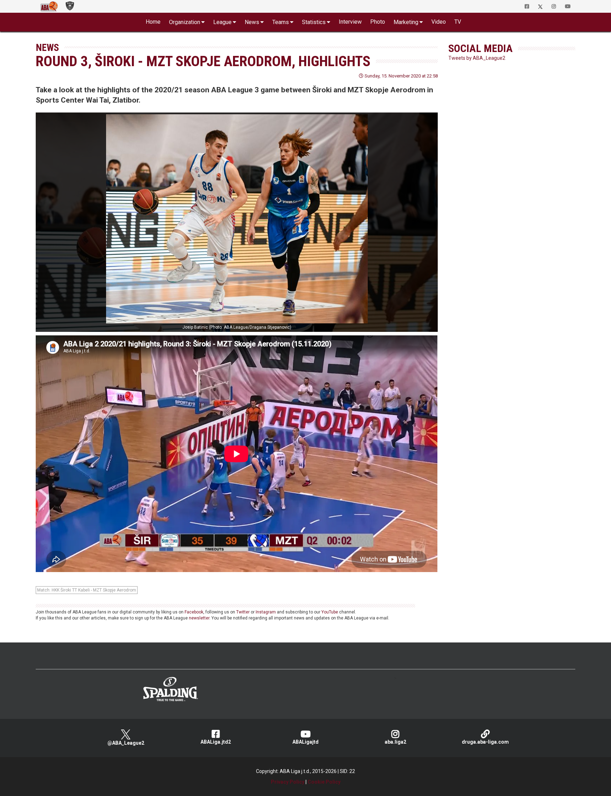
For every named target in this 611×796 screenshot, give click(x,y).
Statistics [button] (314, 22)
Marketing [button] (406, 22)
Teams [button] (280, 22)
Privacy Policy (287, 782)
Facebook (194, 612)
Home (153, 21)
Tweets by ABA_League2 (476, 58)
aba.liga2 (395, 742)
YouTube (329, 612)
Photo (377, 21)
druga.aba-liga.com (485, 742)
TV (457, 21)
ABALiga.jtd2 (215, 742)
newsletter (199, 618)
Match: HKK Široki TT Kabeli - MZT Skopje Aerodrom (86, 590)
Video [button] (438, 21)
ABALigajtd (305, 742)
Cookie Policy (324, 782)
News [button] (252, 22)
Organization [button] (184, 22)
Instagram (266, 612)
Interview (350, 21)
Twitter (243, 612)
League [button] (222, 22)
